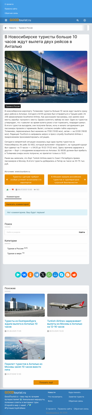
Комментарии (13, 196)
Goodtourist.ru (52, 412)
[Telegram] (37, 275)
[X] (43, 275)
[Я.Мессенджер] (18, 275)
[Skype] (61, 275)
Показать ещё (46, 382)
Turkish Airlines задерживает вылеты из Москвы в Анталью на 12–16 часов (64, 324)
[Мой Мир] (55, 275)
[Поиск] (77, 20)
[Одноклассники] (30, 275)
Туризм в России (13, 106)
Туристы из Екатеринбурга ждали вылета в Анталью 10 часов (21, 324)
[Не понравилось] (13, 189)
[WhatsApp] (49, 275)
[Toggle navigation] (84, 20)
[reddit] (74, 275)
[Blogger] (68, 275)
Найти (82, 232)
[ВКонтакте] (24, 275)
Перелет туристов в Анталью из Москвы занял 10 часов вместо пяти (23, 367)
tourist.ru (20, 20)
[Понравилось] (7, 189)
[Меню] (6, 20)
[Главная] (5, 28)
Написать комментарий (17, 204)
